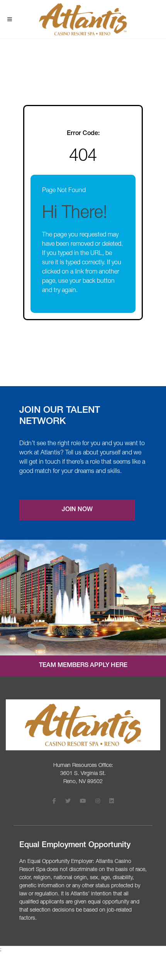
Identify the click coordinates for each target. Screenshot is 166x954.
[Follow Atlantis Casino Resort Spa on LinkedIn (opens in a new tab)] (111, 802)
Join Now (77, 510)
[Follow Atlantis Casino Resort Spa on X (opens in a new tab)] (68, 802)
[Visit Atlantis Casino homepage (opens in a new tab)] (83, 19)
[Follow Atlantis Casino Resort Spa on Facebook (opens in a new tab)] (54, 802)
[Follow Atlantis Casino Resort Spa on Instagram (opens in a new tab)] (97, 802)
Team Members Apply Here (83, 666)
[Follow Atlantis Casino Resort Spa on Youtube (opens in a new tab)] (83, 802)
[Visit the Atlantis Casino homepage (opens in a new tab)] (83, 725)
